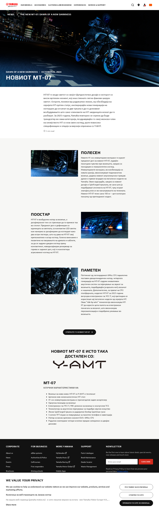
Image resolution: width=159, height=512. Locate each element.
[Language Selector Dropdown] (150, 4)
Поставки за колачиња (136, 487)
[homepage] (12, 5)
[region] (79, 492)
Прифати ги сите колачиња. (136, 503)
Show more (11, 504)
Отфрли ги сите (136, 495)
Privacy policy (122, 471)
